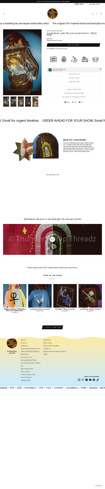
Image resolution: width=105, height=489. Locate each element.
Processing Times (26, 357)
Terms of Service (26, 377)
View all (52, 278)
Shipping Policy (26, 380)
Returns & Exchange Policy (74, 97)
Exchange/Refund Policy (29, 360)
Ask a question (74, 89)
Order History (47, 343)
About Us (24, 343)
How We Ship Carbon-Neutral (30, 363)
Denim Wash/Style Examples (30, 351)
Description (74, 74)
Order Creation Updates (51, 346)
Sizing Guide (74, 78)
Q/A (22, 366)
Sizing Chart (24, 354)
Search (23, 340)
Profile (45, 354)
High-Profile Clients (27, 369)
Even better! (74, 81)
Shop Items (47, 340)
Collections (53, 30)
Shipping (49, 40)
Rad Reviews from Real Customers (54, 351)
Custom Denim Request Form (30, 349)
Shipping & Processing (74, 93)
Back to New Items (53, 327)
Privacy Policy (25, 372)
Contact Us (24, 346)
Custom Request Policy (28, 374)
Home (48, 30)
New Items (59, 30)
